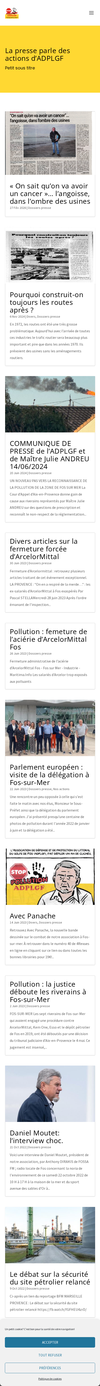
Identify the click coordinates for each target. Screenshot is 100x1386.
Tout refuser (50, 1355)
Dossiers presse (39, 208)
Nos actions (61, 789)
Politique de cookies (50, 1378)
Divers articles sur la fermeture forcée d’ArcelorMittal (44, 548)
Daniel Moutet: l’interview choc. (36, 1136)
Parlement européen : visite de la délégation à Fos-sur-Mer (50, 774)
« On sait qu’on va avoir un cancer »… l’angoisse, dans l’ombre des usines (50, 193)
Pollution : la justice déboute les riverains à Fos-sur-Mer (48, 991)
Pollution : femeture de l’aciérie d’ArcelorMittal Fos (48, 639)
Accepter (50, 1342)
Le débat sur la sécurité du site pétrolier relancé (50, 1278)
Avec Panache (33, 916)
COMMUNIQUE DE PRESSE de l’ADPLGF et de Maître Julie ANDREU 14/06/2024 (50, 454)
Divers (31, 316)
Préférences (50, 1368)
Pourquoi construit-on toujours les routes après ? (46, 302)
